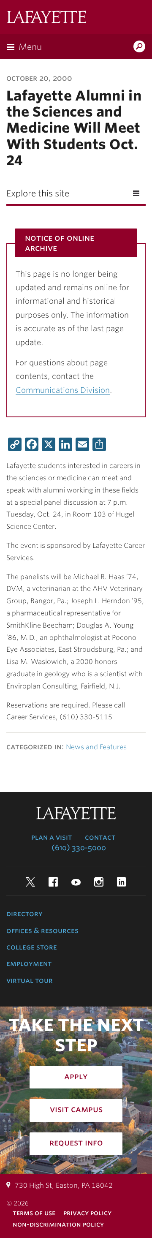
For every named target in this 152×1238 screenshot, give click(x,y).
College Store (31, 947)
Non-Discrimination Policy (58, 1224)
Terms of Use (34, 1213)
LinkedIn (121, 882)
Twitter (30, 882)
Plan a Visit (51, 837)
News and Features (96, 747)
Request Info (76, 1142)
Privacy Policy (87, 1213)
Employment (29, 963)
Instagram (99, 882)
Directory (24, 913)
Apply (76, 1076)
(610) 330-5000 (79, 847)
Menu (30, 47)
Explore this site (37, 193)
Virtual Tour (29, 980)
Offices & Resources (42, 930)
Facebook (53, 882)
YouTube (76, 882)
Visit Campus (76, 1109)
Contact (100, 837)
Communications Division (63, 390)
